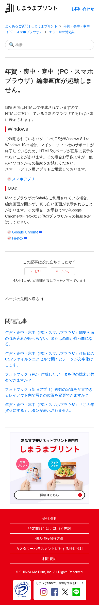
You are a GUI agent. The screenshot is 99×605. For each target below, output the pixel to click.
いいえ (65, 271)
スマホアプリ (23, 179)
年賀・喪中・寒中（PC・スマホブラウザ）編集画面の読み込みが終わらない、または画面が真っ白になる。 (49, 338)
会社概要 (49, 518)
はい (38, 271)
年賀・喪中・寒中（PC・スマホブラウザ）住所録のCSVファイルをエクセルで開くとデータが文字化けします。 (49, 359)
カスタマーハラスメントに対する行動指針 (49, 549)
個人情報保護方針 (49, 538)
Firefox (17, 238)
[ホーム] (31, 11)
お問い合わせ (82, 9)
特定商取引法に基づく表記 (49, 529)
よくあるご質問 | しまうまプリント (31, 26)
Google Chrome (25, 232)
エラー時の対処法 (62, 32)
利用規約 (49, 559)
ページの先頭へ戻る (22, 299)
